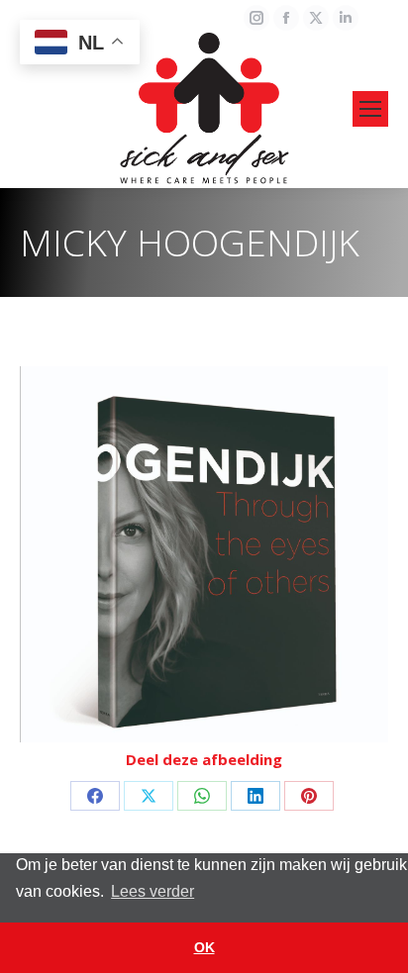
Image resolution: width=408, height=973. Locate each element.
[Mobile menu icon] (370, 109)
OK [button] (204, 947)
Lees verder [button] (152, 891)
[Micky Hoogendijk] (204, 554)
